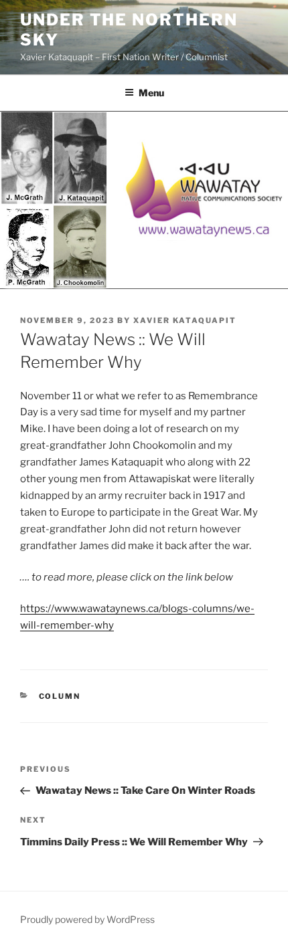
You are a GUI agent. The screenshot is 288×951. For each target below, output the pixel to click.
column (60, 696)
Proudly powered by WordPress (87, 919)
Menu (151, 92)
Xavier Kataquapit (184, 320)
